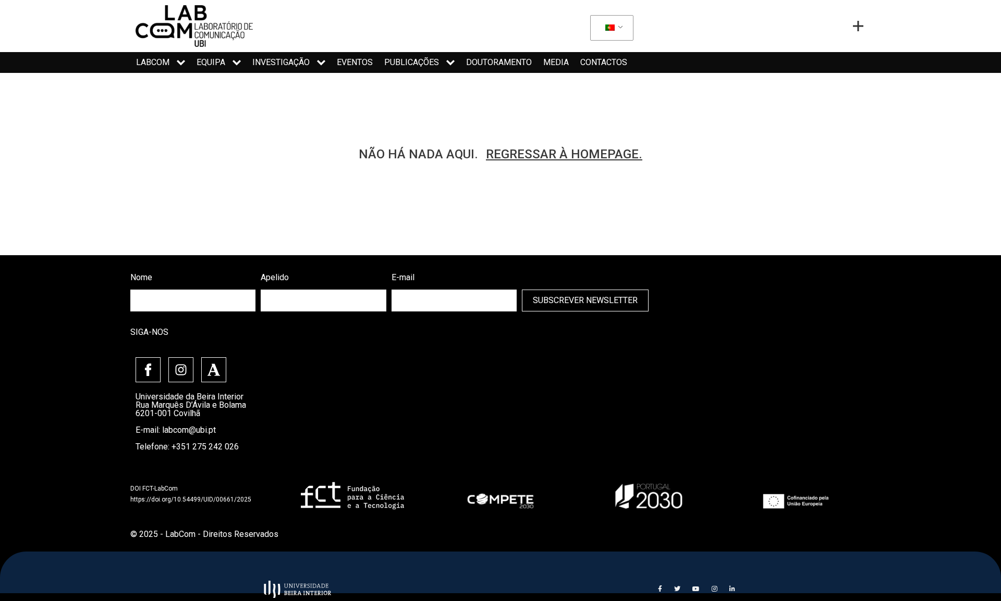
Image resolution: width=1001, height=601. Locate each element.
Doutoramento (499, 62)
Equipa (211, 62)
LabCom (152, 62)
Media (556, 62)
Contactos (603, 62)
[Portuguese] (609, 28)
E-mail (403, 277)
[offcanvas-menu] (858, 26)
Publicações (411, 62)
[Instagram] (180, 369)
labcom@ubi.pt (189, 430)
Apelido (275, 277)
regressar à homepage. (564, 154)
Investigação (281, 62)
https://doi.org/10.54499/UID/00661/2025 (190, 499)
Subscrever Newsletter (585, 300)
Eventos (355, 62)
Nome (141, 277)
